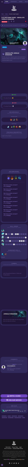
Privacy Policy (15, 447)
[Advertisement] (14, 78)
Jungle (23, 417)
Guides (6, 14)
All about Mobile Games (18, 448)
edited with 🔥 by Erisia (20, 459)
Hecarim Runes (10, 417)
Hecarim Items (4, 417)
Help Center (8, 447)
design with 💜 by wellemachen (9, 459)
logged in (14, 364)
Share (24, 49)
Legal (20, 447)
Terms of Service (7, 448)
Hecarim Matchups (18, 417)
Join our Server (15, 400)
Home (2, 14)
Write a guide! (15, 396)
